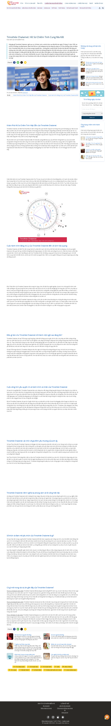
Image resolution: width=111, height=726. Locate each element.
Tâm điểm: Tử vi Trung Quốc (94, 144)
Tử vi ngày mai (34, 667)
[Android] (63, 717)
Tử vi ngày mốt (47, 667)
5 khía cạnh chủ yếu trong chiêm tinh (94, 138)
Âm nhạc (39, 8)
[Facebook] (14, 62)
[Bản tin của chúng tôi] (100, 8)
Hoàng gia (47, 8)
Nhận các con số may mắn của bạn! (94, 157)
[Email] (25, 62)
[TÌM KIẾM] (103, 8)
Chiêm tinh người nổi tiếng (53, 3)
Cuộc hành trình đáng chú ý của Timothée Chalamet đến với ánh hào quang (68, 95)
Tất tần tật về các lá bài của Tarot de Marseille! (94, 63)
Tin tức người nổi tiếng (14, 8)
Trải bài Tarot (25, 670)
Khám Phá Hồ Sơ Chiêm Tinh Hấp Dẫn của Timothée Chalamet (30, 95)
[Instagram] (53, 717)
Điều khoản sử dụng (46, 708)
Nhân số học (99, 3)
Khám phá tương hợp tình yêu (95, 84)
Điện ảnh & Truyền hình (29, 8)
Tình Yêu (39, 3)
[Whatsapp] (18, 62)
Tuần (57, 667)
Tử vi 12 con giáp (30, 3)
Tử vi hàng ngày (20, 667)
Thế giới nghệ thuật (72, 8)
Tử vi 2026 (13, 670)
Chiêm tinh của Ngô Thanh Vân (94, 71)
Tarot (91, 3)
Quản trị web (65, 721)
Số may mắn (37, 670)
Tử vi (21, 3)
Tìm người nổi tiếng (85, 8)
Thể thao (54, 8)
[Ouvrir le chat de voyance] (106, 717)
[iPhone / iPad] (58, 717)
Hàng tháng (67, 667)
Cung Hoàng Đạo (70, 3)
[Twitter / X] (21, 62)
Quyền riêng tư (57, 721)
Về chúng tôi (46, 706)
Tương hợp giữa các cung (53, 670)
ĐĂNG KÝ (92, 117)
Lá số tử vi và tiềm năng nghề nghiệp (94, 151)
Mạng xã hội (65, 712)
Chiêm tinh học (83, 3)
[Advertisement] (55, 21)
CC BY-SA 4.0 (25, 92)
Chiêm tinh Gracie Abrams (94, 77)
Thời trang (61, 8)
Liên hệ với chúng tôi (64, 706)
